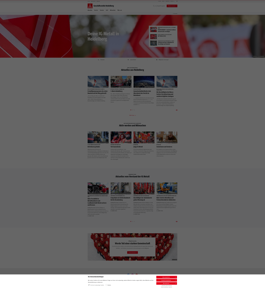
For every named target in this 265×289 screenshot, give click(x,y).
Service (96, 10)
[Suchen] (154, 6)
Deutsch (172, 1)
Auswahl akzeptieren (166, 280)
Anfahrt (163, 1)
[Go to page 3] (134, 110)
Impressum (170, 287)
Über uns (120, 10)
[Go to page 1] (131, 110)
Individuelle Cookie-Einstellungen (167, 285)
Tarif (107, 10)
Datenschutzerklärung (164, 287)
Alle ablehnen (166, 283)
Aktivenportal (93, 1)
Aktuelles (90, 10)
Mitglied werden (171, 6)
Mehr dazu (132, 115)
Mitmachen (112, 10)
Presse (89, 1)
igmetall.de (167, 1)
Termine (102, 10)
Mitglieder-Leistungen (164, 59)
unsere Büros (133, 59)
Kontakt (159, 1)
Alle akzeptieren (166, 277)
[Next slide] (176, 110)
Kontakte (102, 59)
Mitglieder (98, 1)
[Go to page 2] (132, 110)
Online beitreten (132, 252)
